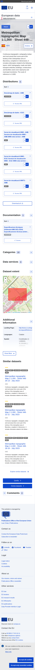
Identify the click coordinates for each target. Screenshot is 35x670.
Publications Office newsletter (11, 581)
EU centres (19, 640)
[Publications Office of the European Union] (16, 514)
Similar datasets (16, 486)
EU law (3, 591)
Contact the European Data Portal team (14, 534)
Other (6, 550)
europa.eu (17, 624)
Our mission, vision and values (11, 578)
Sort (5, 87)
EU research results (8, 597)
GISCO (30, 312)
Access (18, 240)
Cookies (4, 563)
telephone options (14, 635)
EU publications (6, 604)
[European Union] (16, 619)
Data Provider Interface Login (11, 606)
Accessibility (5, 566)
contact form (15, 638)
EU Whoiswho (6, 601)
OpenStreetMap (16, 312)
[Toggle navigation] (31, 17)
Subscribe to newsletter (9, 536)
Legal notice (5, 561)
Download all (16, 203)
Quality (16, 480)
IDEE (8, 45)
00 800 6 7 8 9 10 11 (13, 633)
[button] (28, 1)
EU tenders (5, 594)
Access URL (18, 103)
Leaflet (8, 312)
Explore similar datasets (19, 472)
